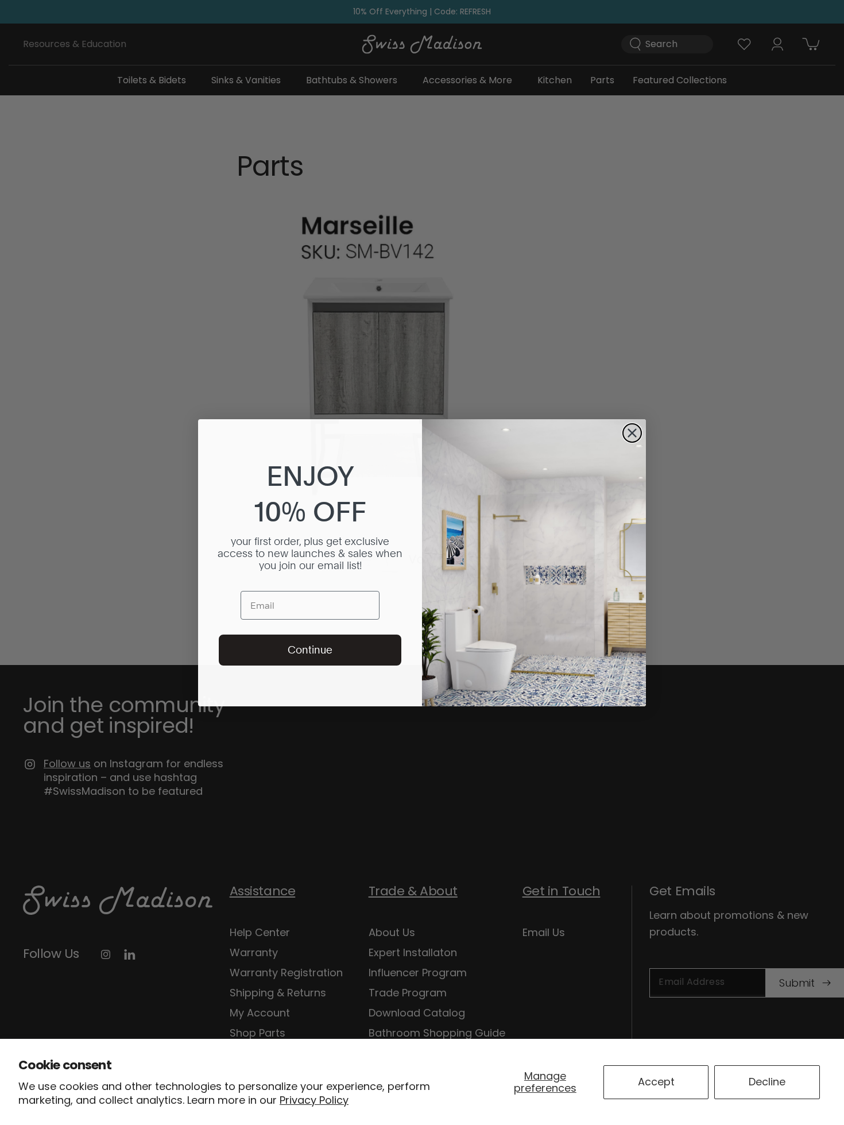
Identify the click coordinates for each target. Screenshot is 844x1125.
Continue (310, 650)
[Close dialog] (632, 433)
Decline (767, 1081)
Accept (656, 1081)
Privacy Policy (314, 1100)
